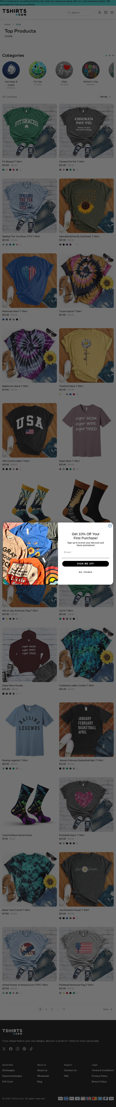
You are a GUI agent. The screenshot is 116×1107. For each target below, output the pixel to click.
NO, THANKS (85, 572)
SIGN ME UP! (85, 563)
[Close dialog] (110, 525)
